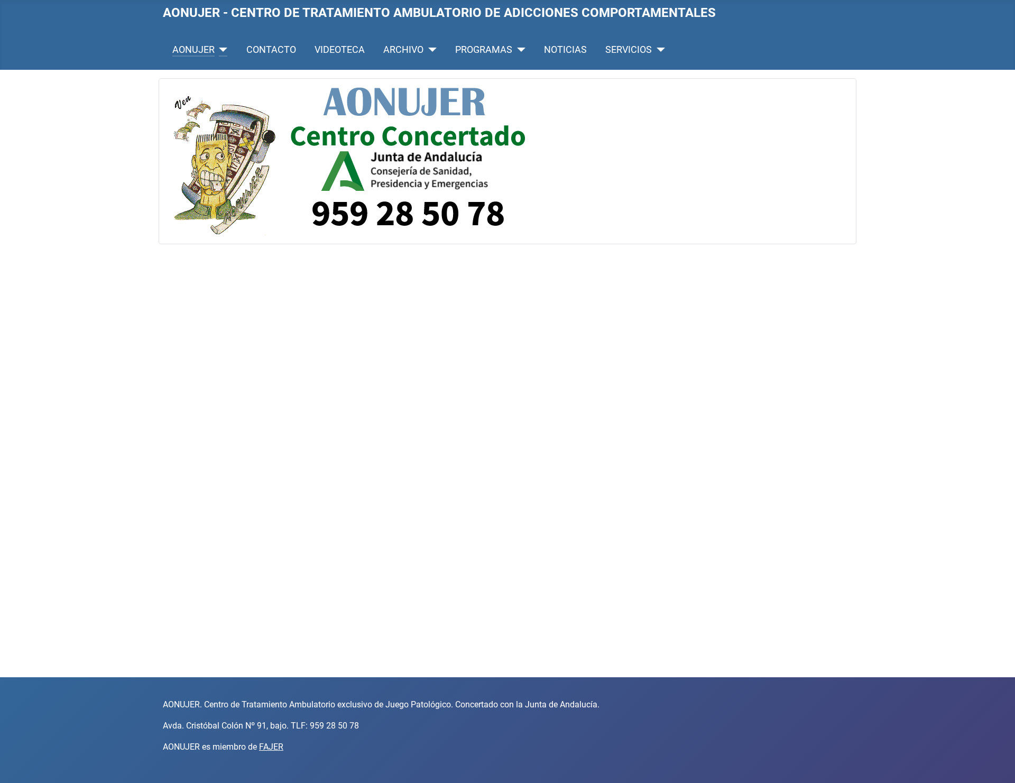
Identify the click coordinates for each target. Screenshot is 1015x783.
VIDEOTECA (340, 49)
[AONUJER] (221, 50)
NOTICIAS (565, 49)
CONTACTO (271, 49)
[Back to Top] (996, 763)
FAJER (271, 747)
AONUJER (193, 49)
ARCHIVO (403, 49)
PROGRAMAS (483, 49)
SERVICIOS (628, 49)
